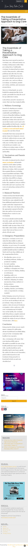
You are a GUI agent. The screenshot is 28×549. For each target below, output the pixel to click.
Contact (5, 531)
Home (4, 526)
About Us (5, 528)
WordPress (10, 545)
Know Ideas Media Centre (8, 466)
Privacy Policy (7, 533)
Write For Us (6, 530)
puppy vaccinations (8, 162)
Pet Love (11, 24)
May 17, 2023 (4, 24)
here (16, 320)
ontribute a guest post (8, 517)
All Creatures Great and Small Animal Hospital (13, 128)
